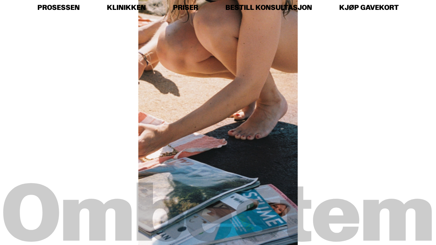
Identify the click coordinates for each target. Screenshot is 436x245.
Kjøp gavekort (369, 7)
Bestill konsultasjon (268, 7)
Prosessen (58, 7)
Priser (185, 7)
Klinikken (126, 7)
